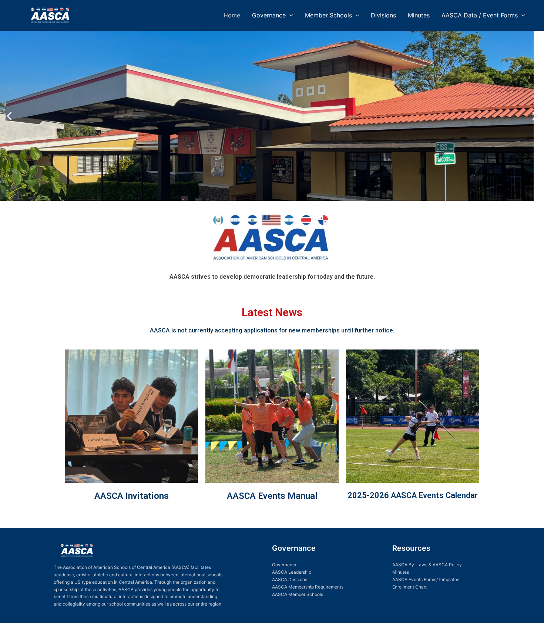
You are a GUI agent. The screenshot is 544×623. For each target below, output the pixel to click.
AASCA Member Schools (297, 594)
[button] (9, 116)
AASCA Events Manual (272, 496)
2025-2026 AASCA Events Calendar (412, 495)
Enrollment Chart (409, 587)
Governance (269, 15)
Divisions (383, 15)
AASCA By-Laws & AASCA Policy (427, 564)
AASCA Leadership (291, 572)
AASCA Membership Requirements (307, 587)
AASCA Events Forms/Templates (425, 579)
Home (232, 15)
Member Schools (328, 15)
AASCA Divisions (289, 579)
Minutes (419, 15)
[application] (289, 15)
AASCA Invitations (131, 496)
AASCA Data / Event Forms (479, 15)
